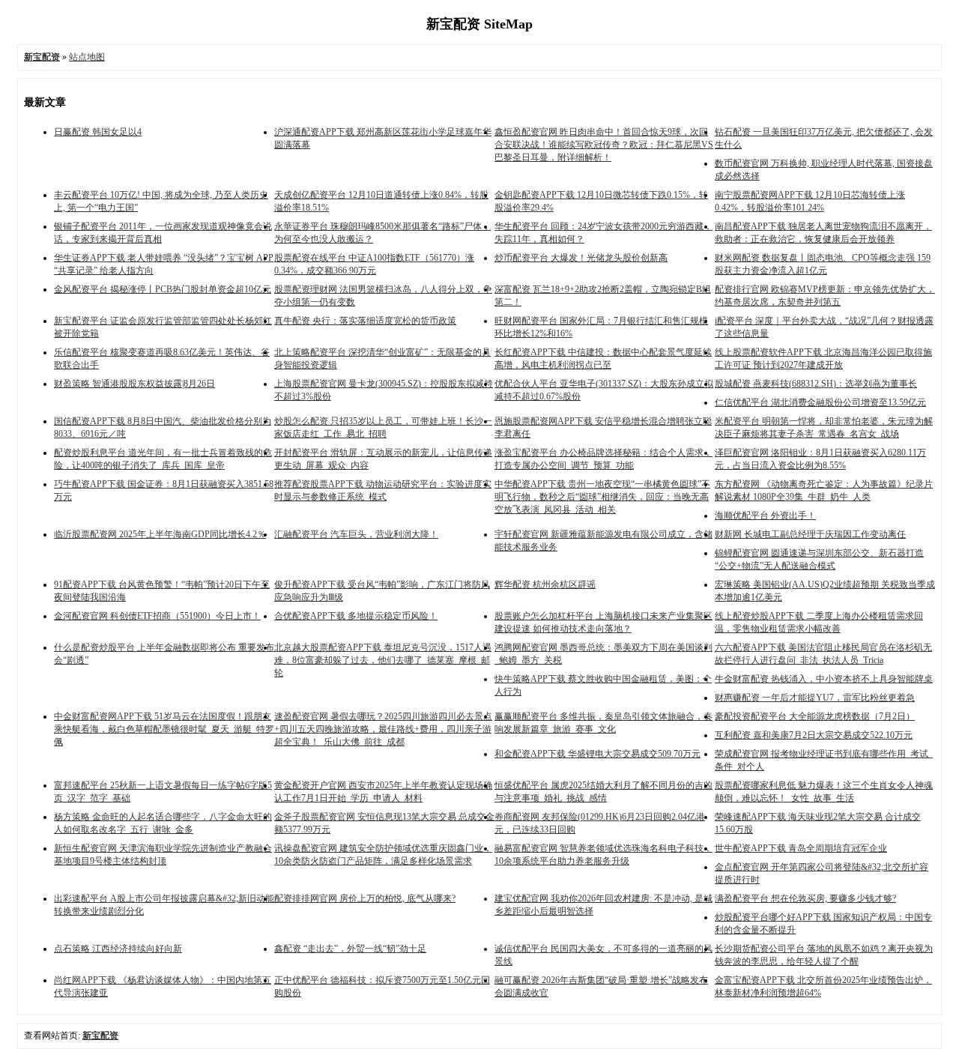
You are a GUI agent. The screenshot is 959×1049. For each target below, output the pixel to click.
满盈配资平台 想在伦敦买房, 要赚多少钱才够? (805, 898)
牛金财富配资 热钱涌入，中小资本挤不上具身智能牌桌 (824, 679)
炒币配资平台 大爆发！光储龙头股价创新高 (581, 258)
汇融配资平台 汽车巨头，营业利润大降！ (356, 534)
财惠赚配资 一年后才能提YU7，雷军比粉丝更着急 (815, 697)
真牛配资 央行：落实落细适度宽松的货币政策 (365, 320)
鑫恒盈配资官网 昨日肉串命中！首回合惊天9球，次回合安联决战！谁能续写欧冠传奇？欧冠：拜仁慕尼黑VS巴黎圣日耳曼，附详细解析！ (603, 145)
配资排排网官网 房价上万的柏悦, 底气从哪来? (365, 898)
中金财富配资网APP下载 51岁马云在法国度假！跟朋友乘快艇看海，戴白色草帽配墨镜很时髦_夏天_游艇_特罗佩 (164, 729)
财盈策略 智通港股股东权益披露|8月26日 (134, 383)
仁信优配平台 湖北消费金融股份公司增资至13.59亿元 (820, 402)
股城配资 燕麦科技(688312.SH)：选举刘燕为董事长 (816, 383)
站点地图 (87, 57)
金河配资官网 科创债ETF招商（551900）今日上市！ (157, 616)
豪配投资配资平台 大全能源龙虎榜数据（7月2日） (815, 716)
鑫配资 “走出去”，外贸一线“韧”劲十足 (350, 948)
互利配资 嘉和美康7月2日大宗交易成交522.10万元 (814, 735)
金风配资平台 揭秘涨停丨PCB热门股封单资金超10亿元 (162, 289)
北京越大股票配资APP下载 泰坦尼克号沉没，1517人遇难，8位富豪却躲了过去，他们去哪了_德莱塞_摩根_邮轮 (382, 660)
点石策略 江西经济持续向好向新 (118, 948)
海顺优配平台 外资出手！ (765, 515)
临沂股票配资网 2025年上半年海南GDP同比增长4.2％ (160, 534)
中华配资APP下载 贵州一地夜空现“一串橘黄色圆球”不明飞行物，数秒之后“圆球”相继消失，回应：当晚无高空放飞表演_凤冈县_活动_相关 (602, 497)
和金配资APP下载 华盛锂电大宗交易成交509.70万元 (597, 754)
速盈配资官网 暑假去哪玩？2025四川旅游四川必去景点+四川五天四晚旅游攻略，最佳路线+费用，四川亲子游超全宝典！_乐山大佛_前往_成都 (383, 729)
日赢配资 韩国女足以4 (98, 132)
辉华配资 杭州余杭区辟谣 (545, 584)
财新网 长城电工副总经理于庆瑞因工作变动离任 (810, 534)
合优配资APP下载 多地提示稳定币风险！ (356, 616)
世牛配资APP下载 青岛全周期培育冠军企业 (801, 848)
